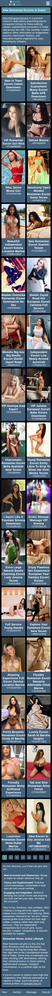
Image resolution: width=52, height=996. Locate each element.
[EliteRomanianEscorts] (14, 3)
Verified (17, 992)
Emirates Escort (32, 983)
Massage (31, 992)
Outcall (46, 992)
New (4, 992)
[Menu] (48, 3)
